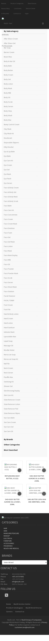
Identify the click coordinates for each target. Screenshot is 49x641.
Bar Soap (7, 48)
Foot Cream (8, 305)
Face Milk (7, 260)
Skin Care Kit (8, 395)
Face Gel (7, 237)
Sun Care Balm (9, 418)
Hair (5, 528)
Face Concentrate (10, 215)
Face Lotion (8, 246)
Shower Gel (8, 386)
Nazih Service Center (22, 604)
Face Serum (8, 282)
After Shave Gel (9, 43)
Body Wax (7, 120)
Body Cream (8, 75)
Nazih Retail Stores (34, 608)
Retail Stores (31, 3)
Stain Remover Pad (11, 409)
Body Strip (8, 111)
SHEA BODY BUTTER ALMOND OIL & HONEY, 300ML (12, 501)
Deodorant (8, 138)
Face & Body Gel (10, 192)
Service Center (30, 8)
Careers (9, 611)
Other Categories (12, 444)
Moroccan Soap (10, 354)
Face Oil (7, 264)
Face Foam (8, 233)
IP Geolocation (19, 630)
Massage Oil (8, 345)
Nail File (7, 363)
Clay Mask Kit (9, 133)
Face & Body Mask (11, 197)
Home (8, 604)
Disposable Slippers (11, 142)
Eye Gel (7, 169)
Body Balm (8, 66)
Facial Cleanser (9, 296)
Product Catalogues (14, 608)
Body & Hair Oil (9, 61)
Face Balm (8, 206)
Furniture (7, 541)
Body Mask (8, 88)
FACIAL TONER (9, 300)
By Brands (8, 439)
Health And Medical (11, 548)
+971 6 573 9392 (18, 576)
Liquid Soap (8, 341)
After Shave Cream (11, 39)
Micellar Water (9, 350)
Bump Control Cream (11, 124)
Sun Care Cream (10, 422)
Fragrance (8, 546)
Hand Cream (8, 318)
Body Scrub (8, 102)
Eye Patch (7, 178)
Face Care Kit (9, 210)
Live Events (17, 8)
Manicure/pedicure (11, 533)
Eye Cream (8, 165)
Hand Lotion (8, 323)
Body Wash (8, 115)
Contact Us (17, 13)
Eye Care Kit (8, 160)
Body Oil (7, 97)
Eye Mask (7, 174)
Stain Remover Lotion (12, 404)
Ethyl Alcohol (8, 147)
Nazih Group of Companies (32, 620)
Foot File (7, 309)
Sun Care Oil (8, 431)
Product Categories (16, 3)
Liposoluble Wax (10, 336)
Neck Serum (8, 373)
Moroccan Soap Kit (11, 359)
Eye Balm (7, 156)
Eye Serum (8, 183)
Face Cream (8, 219)
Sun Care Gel (8, 427)
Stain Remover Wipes (12, 413)
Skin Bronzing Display (12, 391)
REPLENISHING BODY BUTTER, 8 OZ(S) (12, 477)
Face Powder (9, 269)
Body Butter (8, 70)
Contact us (19, 611)
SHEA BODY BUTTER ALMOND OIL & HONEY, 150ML (37, 478)
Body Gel (7, 79)
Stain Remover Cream (12, 400)
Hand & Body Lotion (11, 314)
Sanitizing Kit (9, 382)
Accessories (8, 543)
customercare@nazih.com (24, 627)
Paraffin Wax (8, 377)
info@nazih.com (18, 581)
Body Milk (7, 93)
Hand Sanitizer (9, 327)
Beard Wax (8, 57)
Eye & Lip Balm (9, 151)
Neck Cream (8, 368)
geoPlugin (31, 630)
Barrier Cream (9, 52)
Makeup (6, 536)
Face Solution (9, 291)
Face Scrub (8, 278)
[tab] (24, 31)
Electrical (7, 538)
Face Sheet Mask (10, 287)
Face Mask (8, 251)
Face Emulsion (9, 228)
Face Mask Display (11, 255)
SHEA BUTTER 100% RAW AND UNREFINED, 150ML (37, 500)
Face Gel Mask (9, 242)
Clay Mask (7, 129)
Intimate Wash (9, 332)
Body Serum (8, 106)
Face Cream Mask (10, 224)
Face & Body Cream (11, 188)
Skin (5, 531)
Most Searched (10, 450)
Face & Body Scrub (11, 201)
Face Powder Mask (11, 273)
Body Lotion (8, 84)
